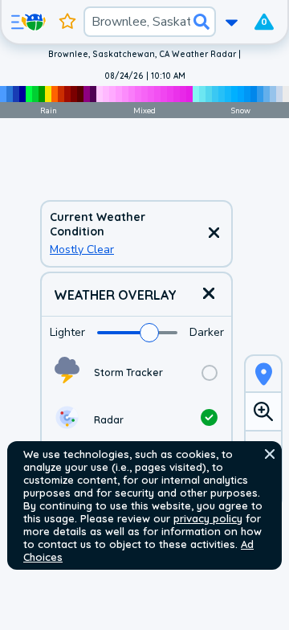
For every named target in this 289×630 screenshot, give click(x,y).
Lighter (67, 332)
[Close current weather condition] (213, 233)
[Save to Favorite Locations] (67, 21)
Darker (206, 332)
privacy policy (207, 518)
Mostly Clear (82, 249)
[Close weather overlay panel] (208, 294)
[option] (136, 372)
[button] (270, 454)
